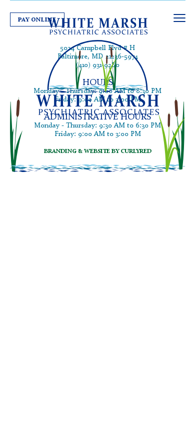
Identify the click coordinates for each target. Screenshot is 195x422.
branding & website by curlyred (98, 150)
